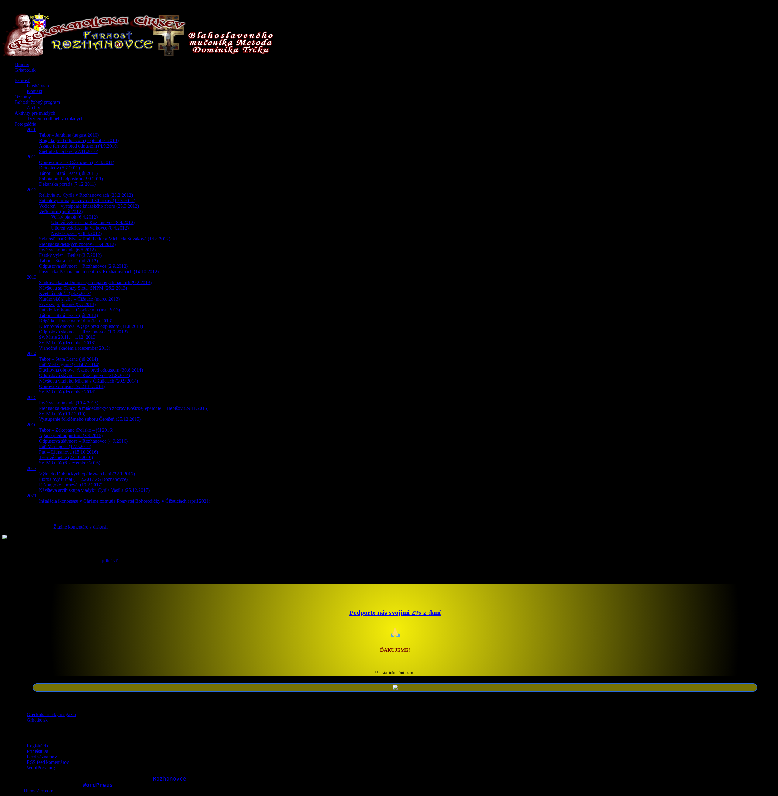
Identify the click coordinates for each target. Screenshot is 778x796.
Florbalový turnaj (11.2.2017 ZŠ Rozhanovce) (83, 479)
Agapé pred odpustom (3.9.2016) (71, 435)
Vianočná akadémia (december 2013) (74, 348)
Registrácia (37, 745)
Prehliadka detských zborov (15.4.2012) (77, 244)
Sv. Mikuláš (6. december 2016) (69, 462)
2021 (31, 495)
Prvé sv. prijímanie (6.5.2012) (67, 249)
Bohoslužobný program (37, 102)
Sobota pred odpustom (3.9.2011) (71, 178)
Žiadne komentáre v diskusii (80, 526)
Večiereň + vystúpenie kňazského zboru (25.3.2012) (89, 206)
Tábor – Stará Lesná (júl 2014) (68, 359)
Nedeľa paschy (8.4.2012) (76, 233)
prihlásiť (110, 560)
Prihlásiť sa (37, 751)
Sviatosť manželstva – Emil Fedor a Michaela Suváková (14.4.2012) (104, 238)
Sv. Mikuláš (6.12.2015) (62, 413)
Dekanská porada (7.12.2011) (67, 184)
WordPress (98, 785)
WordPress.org (41, 767)
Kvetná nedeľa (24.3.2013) (65, 293)
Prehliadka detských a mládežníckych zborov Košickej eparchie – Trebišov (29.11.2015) (123, 408)
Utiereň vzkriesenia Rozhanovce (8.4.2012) (93, 222)
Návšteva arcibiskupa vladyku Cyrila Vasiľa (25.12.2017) (94, 490)
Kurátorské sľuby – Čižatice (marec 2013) (79, 298)
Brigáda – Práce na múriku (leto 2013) (75, 320)
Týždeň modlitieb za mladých (55, 118)
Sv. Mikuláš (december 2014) (67, 391)
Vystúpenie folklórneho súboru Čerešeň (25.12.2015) (90, 419)
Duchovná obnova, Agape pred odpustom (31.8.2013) (91, 326)
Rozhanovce (169, 778)
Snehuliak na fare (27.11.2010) (68, 151)
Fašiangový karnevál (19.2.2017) (70, 484)
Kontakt (34, 91)
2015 (31, 397)
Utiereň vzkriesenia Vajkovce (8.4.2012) (90, 227)
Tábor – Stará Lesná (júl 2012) (68, 260)
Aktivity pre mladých (35, 113)
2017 (31, 468)
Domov (22, 64)
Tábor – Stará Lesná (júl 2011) (68, 173)
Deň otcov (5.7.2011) (59, 167)
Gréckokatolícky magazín (51, 714)
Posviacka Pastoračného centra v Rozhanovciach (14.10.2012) (99, 271)
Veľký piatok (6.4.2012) (74, 216)
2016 (31, 424)
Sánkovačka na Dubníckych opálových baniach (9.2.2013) (95, 282)
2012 (31, 189)
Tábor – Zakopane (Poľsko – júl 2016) (76, 430)
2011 (31, 156)
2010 (31, 129)
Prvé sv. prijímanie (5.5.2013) (67, 304)
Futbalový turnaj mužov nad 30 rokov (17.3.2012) (87, 200)
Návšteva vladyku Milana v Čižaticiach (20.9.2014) (88, 380)
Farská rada (38, 85)
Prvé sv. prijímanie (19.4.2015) (68, 402)
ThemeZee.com (38, 790)
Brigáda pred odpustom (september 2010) (79, 140)
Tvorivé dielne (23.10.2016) (66, 457)
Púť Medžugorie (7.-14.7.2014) (69, 364)
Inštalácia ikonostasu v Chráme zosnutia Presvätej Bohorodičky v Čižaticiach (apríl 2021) (124, 501)
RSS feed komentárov (48, 762)
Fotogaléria (25, 124)
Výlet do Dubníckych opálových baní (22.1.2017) (87, 473)
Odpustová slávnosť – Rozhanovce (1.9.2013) (83, 331)
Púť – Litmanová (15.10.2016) (68, 451)
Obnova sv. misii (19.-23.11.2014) (72, 386)
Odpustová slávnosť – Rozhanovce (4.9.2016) (83, 441)
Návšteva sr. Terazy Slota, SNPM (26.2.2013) (83, 288)
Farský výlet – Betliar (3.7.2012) (70, 255)
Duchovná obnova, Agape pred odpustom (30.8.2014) (91, 369)
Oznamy (23, 96)
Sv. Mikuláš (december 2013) (67, 342)
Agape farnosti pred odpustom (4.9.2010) (78, 145)
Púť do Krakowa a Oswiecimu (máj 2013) (79, 309)
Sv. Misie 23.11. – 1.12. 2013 (67, 337)
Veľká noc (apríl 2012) (61, 211)
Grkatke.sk (25, 70)
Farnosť (22, 80)
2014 (31, 353)
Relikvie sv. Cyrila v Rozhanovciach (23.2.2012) (86, 195)
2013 (31, 277)
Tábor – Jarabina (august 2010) (69, 135)
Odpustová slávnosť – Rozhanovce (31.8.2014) (84, 375)
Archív (33, 107)
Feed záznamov (42, 756)
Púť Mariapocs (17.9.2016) (65, 446)
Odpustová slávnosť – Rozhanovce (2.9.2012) (83, 266)
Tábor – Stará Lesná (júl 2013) (68, 315)
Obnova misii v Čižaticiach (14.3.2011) (76, 162)
